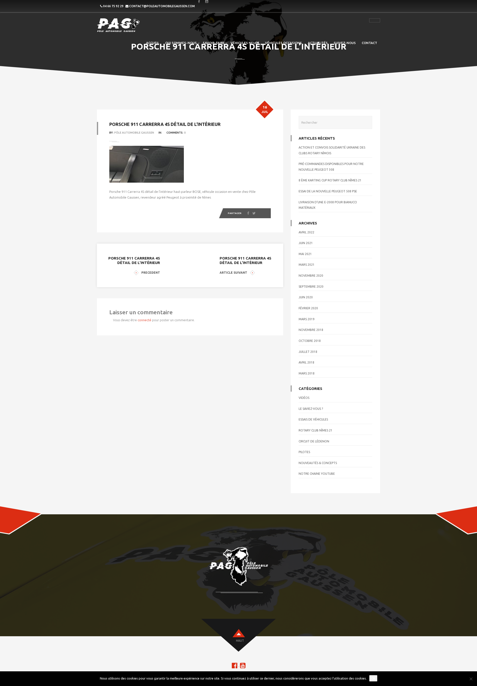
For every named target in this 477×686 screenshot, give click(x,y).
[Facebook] (248, 213)
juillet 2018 (308, 351)
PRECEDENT (150, 272)
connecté (144, 320)
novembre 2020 (311, 275)
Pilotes (304, 452)
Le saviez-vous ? (311, 408)
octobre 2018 (310, 340)
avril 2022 (306, 232)
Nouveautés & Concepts (318, 463)
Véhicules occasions (283, 43)
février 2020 (308, 308)
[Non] (470, 678)
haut (240, 640)
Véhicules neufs (245, 43)
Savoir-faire (214, 43)
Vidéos (304, 397)
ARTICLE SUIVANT (233, 272)
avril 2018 (306, 362)
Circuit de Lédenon (314, 441)
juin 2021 (306, 243)
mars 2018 (307, 373)
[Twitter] (254, 213)
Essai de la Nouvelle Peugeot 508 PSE (328, 191)
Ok (373, 678)
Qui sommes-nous (181, 43)
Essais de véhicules (313, 419)
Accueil (152, 43)
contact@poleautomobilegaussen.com (162, 6)
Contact (369, 43)
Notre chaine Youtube (317, 473)
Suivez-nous (345, 43)
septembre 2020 (311, 286)
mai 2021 (305, 254)
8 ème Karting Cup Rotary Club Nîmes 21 (330, 180)
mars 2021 (307, 264)
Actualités (318, 43)
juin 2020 (306, 297)
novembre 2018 (311, 329)
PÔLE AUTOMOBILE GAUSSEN (134, 132)
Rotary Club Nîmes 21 (315, 430)
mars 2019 (307, 319)
